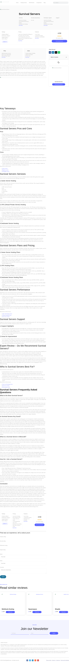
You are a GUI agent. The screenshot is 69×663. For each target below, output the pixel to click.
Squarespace (32, 609)
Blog (44, 2)
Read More (21, 25)
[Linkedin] (32, 660)
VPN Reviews (31, 2)
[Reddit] (35, 660)
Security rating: (3, 541)
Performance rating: (3, 545)
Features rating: (3, 536)
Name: (1, 554)
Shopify (57, 609)
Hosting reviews (24, 2)
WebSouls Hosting (8, 609)
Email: (1, 560)
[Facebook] (27, 660)
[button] (50, 52)
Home (17, 2)
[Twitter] (30, 660)
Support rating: (3, 549)
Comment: (2, 567)
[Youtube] (38, 660)
